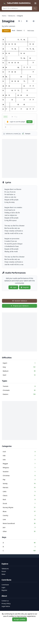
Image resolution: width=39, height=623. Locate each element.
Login (14, 287)
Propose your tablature (20, 306)
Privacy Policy (6, 603)
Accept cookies (19, 619)
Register (26, 287)
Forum (4, 571)
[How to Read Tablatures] (34, 21)
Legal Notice (6, 606)
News (3, 574)
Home (4, 16)
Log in (29, 121)
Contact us (5, 601)
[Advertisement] (19, 158)
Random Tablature (21, 301)
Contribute (5, 585)
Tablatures (11, 16)
